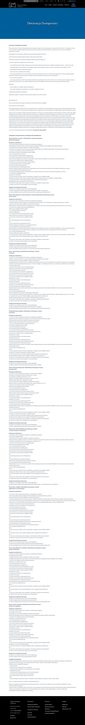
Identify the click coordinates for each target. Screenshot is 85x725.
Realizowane (65, 704)
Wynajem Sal (13, 717)
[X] (72, 1)
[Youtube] (71, 1)
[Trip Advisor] (75, 1)
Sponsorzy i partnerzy (49, 706)
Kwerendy (30, 712)
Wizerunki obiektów (32, 717)
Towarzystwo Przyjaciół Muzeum (52, 711)
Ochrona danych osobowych (34, 706)
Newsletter (12, 715)
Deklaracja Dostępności (33, 704)
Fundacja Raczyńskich (49, 713)
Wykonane (64, 706)
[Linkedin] (73, 1)
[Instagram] (69, 1)
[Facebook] (68, 1)
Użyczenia (30, 714)
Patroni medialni (48, 704)
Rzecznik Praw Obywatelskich (39, 130)
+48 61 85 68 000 (17, 710)
